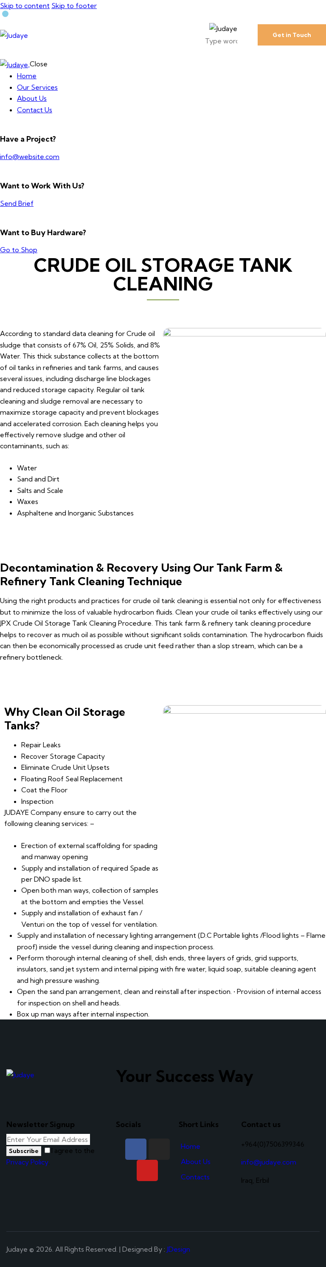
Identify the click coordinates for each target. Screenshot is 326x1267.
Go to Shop (18, 249)
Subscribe (24, 1151)
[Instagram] (159, 1149)
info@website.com (29, 156)
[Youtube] (147, 1170)
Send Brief (17, 203)
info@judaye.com (268, 1162)
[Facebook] (135, 1149)
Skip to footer (74, 5)
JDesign (178, 1249)
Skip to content (25, 5)
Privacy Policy (27, 1162)
